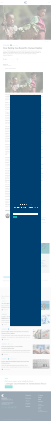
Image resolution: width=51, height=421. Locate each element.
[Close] (39, 96)
